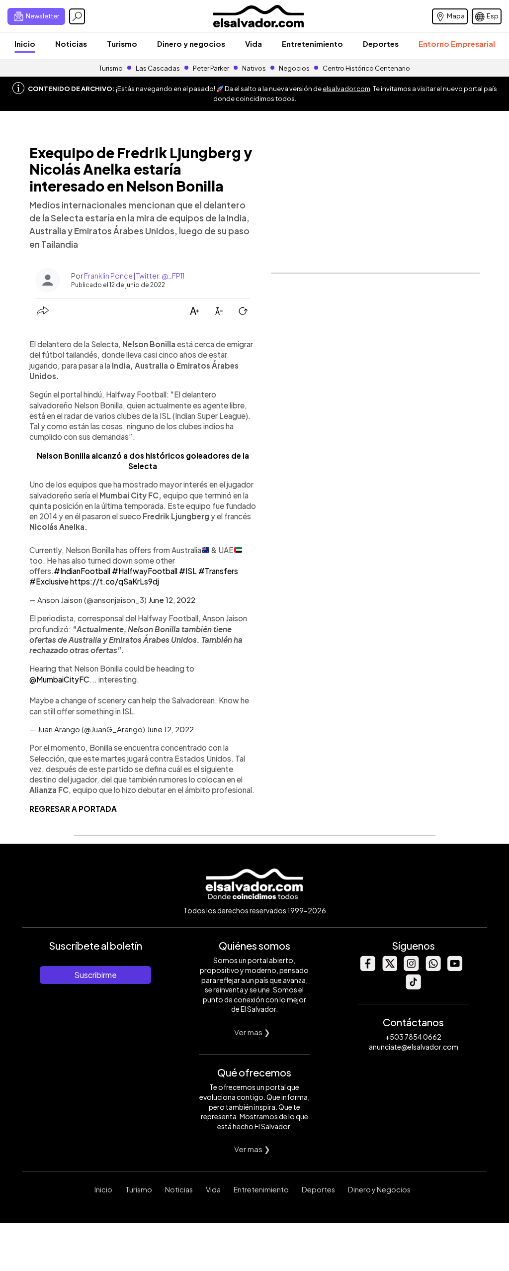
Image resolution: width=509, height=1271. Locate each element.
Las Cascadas (158, 68)
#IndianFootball (82, 571)
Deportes (381, 43)
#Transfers (218, 571)
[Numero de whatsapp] (433, 968)
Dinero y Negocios (379, 1189)
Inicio (24, 43)
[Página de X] (389, 968)
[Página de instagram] (411, 968)
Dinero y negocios (191, 43)
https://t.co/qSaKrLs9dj (114, 581)
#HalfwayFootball (144, 571)
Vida (253, 43)
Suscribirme (95, 975)
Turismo (122, 43)
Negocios (294, 68)
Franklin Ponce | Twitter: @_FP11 (134, 275)
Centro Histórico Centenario (366, 68)
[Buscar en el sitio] (77, 16)
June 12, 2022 (171, 599)
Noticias (71, 43)
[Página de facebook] (367, 968)
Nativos (254, 68)
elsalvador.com (346, 89)
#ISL (188, 571)
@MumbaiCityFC (59, 679)
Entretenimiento (312, 43)
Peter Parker (211, 68)
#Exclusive (49, 581)
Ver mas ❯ (252, 1032)
